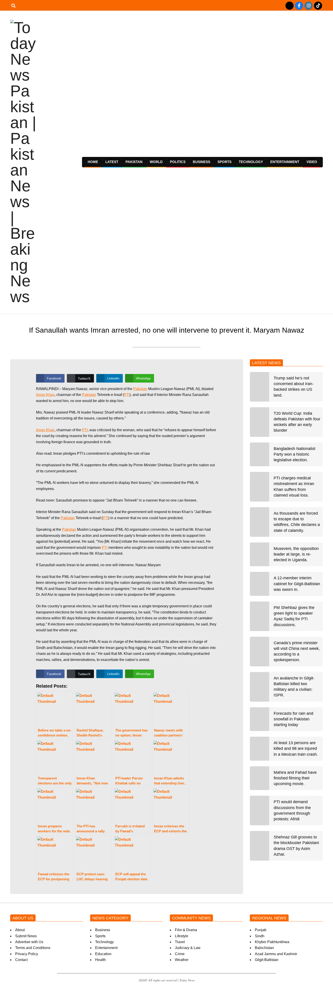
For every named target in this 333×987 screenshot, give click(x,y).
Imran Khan (45, 395)
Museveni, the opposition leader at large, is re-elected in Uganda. (296, 554)
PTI (127, 395)
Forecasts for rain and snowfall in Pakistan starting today (293, 719)
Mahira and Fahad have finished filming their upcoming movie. (295, 778)
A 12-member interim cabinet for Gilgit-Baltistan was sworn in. (297, 584)
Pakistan (140, 389)
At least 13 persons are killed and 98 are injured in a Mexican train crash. (296, 748)
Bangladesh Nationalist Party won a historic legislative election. (294, 454)
